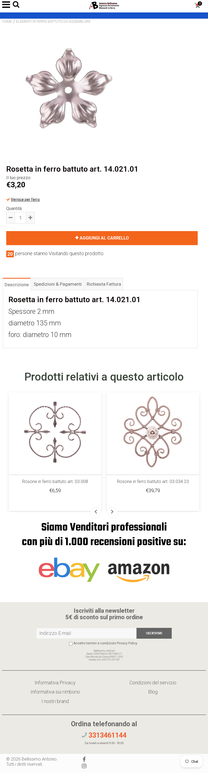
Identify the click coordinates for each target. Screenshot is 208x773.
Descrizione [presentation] (17, 284)
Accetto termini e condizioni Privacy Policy (105, 643)
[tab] (16, 284)
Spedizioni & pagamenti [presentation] (58, 284)
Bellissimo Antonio (39, 759)
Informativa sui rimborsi (55, 692)
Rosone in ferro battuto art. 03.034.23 (153, 481)
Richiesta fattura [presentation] (104, 284)
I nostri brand (55, 701)
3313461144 (106, 735)
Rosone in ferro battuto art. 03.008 (55, 481)
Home (7, 21)
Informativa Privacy (55, 682)
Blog (153, 692)
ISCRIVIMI (154, 633)
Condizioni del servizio (152, 682)
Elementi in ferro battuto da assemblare (53, 21)
